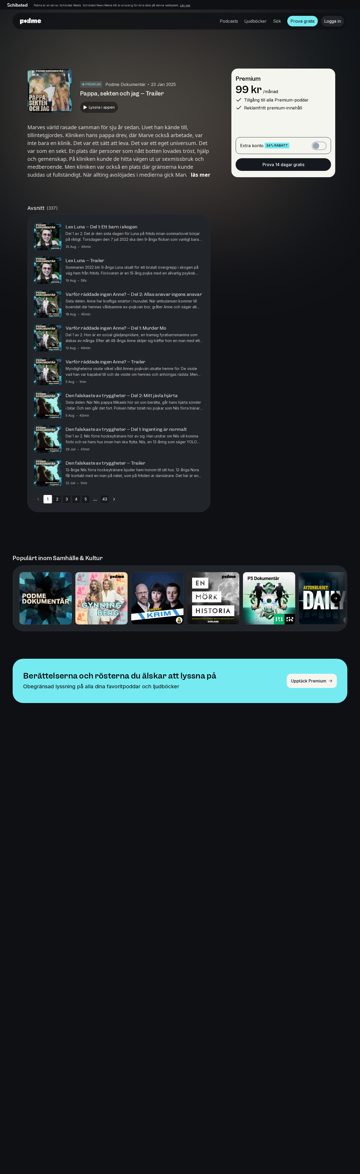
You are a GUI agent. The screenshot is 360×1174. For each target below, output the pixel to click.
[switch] (319, 146)
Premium (248, 78)
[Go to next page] (114, 499)
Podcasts (229, 21)
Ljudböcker (255, 21)
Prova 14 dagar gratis (283, 164)
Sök (277, 21)
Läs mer (185, 5)
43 (104, 499)
